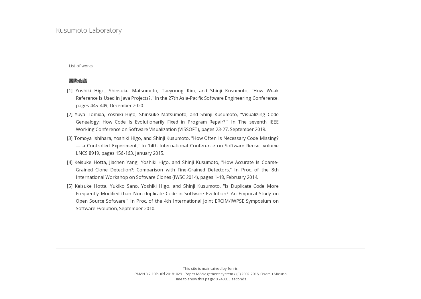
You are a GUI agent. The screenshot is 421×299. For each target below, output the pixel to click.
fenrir (232, 268)
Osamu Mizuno (273, 273)
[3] (69, 138)
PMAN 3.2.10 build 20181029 (158, 273)
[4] (69, 162)
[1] (69, 90)
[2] (69, 114)
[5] (69, 186)
